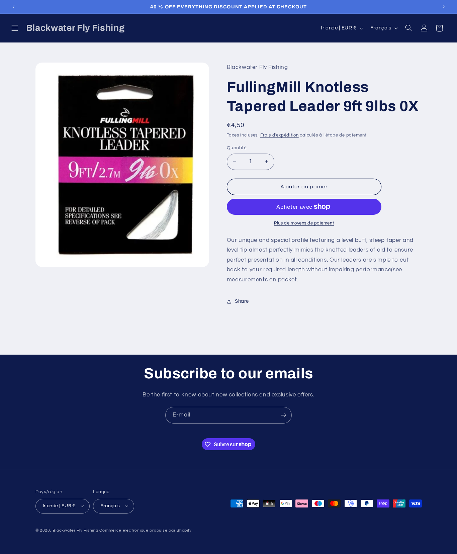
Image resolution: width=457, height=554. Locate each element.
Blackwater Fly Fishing (75, 530)
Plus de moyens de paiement (304, 223)
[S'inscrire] (283, 415)
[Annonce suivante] (443, 6)
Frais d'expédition (279, 135)
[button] (14, 28)
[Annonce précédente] (13, 6)
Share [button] (242, 301)
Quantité (237, 148)
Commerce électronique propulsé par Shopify (145, 530)
